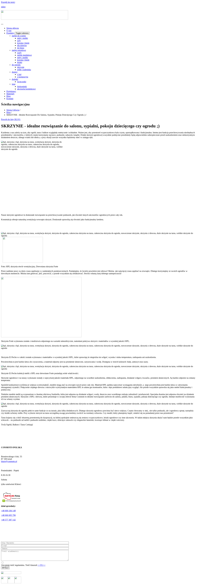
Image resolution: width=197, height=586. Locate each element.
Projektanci (11, 91)
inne (13, 84)
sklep (3, 7)
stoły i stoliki (22, 38)
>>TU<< (41, 565)
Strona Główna (12, 110)
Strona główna (12, 28)
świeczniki (21, 82)
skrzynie (20, 67)
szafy (19, 53)
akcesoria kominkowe (26, 89)
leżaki (19, 62)
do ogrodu (16, 65)
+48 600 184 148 (8, 510)
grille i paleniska (24, 69)
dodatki (15, 79)
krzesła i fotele (23, 43)
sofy (19, 40)
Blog (8, 96)
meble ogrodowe (19, 50)
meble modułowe (24, 55)
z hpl (19, 74)
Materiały (10, 94)
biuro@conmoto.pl (9, 461)
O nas (8, 30)
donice (14, 72)
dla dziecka (22, 45)
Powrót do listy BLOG (11, 119)
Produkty (10, 33)
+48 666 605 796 (8, 515)
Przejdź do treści (8, 2)
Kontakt (9, 98)
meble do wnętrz (19, 36)
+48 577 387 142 (8, 520)
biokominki (22, 86)
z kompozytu (22, 77)
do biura (20, 48)
